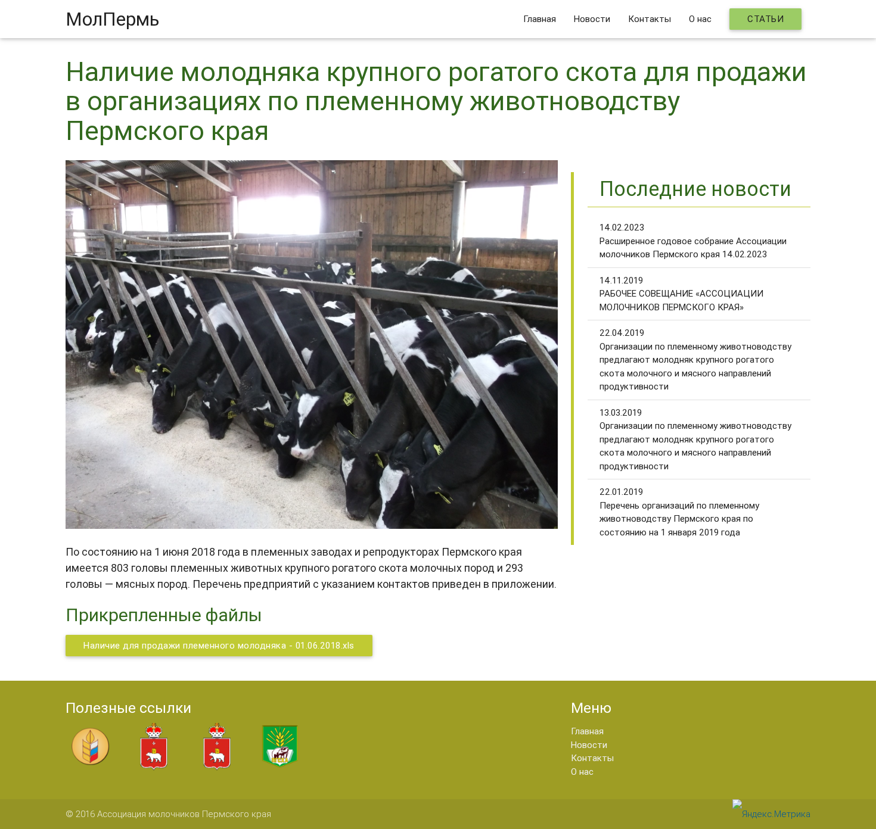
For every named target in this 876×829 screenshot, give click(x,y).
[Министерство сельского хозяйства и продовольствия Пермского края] (217, 768)
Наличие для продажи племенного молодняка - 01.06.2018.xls (219, 645)
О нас (700, 18)
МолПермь (112, 18)
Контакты (649, 18)
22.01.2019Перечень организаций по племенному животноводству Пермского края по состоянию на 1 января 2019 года (679, 512)
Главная (539, 18)
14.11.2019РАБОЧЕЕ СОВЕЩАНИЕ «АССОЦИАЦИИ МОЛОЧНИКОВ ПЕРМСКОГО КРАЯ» (681, 294)
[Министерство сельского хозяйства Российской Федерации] (91, 768)
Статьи (765, 18)
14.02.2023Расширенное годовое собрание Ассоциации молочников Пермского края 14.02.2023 (693, 241)
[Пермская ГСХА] (280, 768)
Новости (592, 18)
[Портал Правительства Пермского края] (154, 768)
